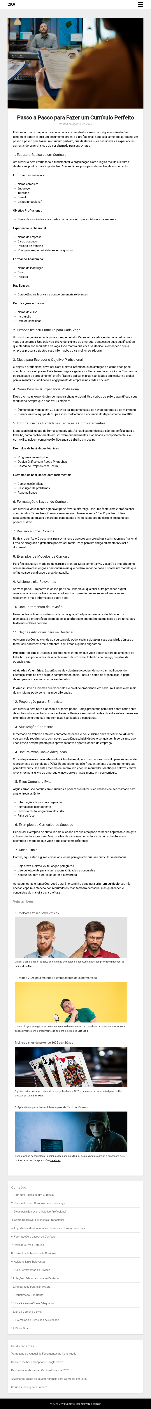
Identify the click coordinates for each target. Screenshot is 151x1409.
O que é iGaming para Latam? (29, 1387)
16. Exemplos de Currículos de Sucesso (35, 1320)
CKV (11, 4)
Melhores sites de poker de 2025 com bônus (44, 1042)
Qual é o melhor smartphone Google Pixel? (37, 1362)
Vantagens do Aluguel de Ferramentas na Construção (43, 1353)
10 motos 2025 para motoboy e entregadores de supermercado (56, 978)
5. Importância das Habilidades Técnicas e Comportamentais (48, 1228)
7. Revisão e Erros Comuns (27, 1245)
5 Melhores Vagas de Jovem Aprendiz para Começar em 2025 (49, 1378)
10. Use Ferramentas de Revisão (30, 1270)
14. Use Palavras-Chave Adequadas (32, 1303)
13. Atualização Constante (27, 1295)
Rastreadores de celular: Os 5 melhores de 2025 (40, 1370)
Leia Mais (28, 966)
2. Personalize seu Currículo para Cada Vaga (38, 1203)
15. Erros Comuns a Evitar (27, 1311)
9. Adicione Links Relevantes (28, 1261)
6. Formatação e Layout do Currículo (33, 1236)
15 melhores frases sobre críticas (37, 913)
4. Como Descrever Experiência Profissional (37, 1220)
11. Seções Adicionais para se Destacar (35, 1278)
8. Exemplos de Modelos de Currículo (33, 1253)
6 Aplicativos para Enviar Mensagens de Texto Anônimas (51, 1107)
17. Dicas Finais (20, 1328)
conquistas (20, 892)
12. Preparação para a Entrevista (30, 1286)
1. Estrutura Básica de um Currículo (32, 1195)
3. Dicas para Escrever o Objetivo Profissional (38, 1211)
